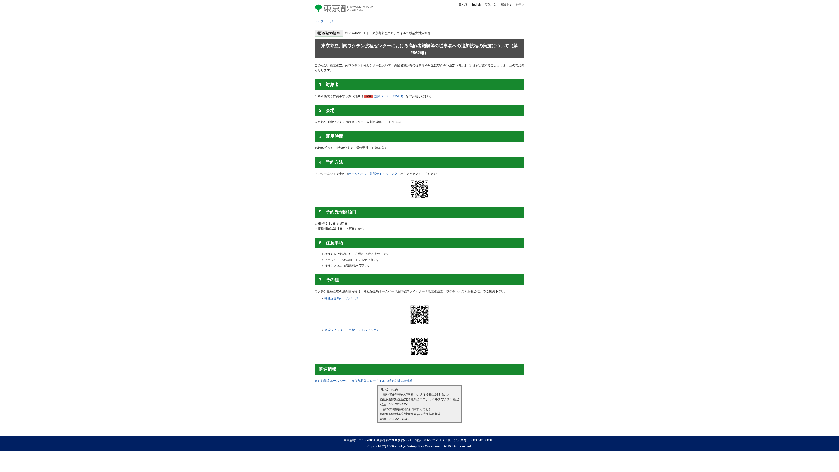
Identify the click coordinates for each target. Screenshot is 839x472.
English (476, 4)
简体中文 (490, 4)
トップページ (324, 21)
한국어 (520, 4)
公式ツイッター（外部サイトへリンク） (352, 330)
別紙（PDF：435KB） (389, 96)
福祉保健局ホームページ (341, 298)
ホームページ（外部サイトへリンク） (374, 173)
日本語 (463, 4)
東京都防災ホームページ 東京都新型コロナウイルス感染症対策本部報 (364, 380)
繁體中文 (506, 4)
